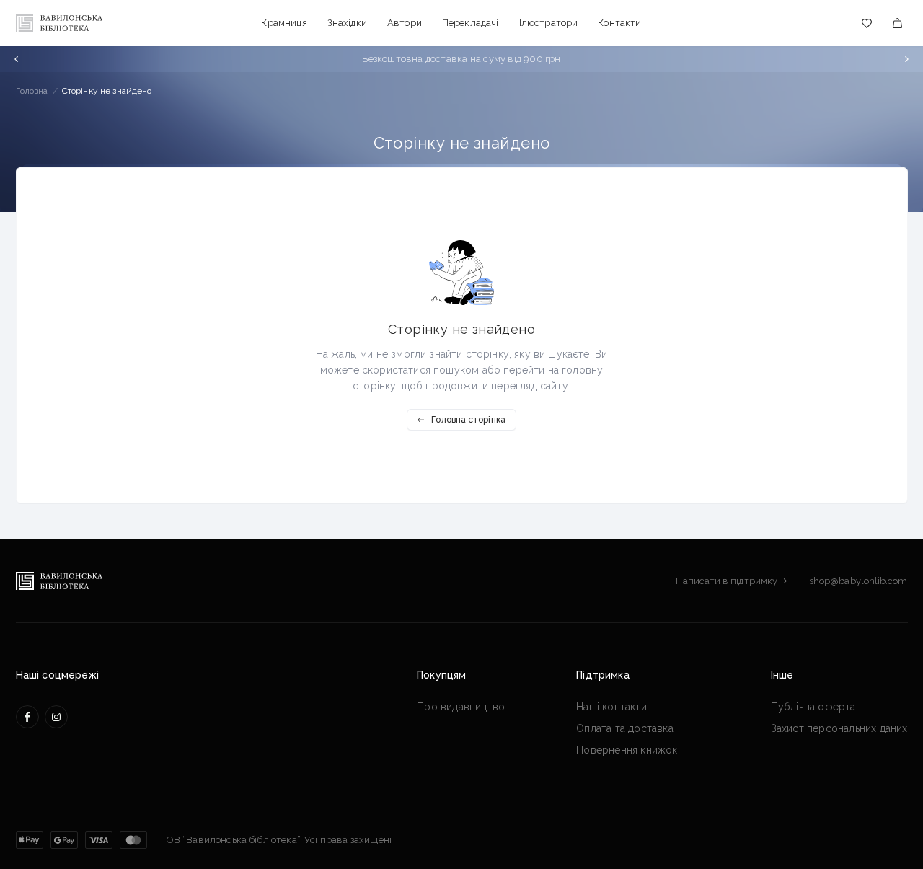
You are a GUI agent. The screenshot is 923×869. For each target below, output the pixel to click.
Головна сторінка (468, 420)
